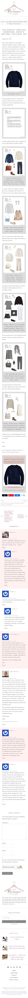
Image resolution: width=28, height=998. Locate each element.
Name (4, 843)
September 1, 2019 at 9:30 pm (9, 771)
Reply (4, 547)
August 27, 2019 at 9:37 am (9, 678)
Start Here (14, 972)
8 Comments (24, 500)
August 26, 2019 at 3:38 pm (9, 641)
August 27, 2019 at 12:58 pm (9, 737)
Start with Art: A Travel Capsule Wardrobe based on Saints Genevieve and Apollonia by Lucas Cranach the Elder (8, 516)
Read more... (12, 904)
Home (2, 21)
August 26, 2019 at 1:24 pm (11, 558)
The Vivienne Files (15, 987)
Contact (14, 975)
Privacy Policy (14, 924)
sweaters (17, 503)
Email (4, 850)
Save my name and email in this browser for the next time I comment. (13, 861)
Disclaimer (14, 977)
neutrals (6, 503)
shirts (12, 503)
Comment (5, 822)
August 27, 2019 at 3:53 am (11, 615)
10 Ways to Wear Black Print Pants (20, 516)
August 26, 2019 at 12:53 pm (9, 598)
